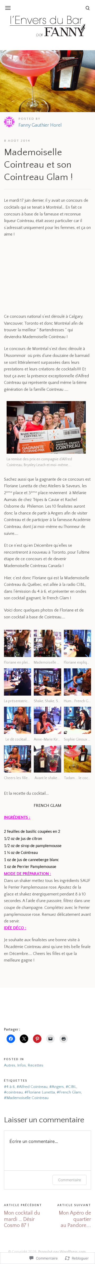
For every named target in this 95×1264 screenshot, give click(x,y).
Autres (9, 1065)
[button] (17, 647)
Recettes (35, 1065)
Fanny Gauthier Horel (40, 125)
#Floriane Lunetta (40, 1092)
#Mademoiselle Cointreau (26, 1098)
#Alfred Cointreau (32, 1086)
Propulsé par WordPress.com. (62, 1252)
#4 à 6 (9, 1086)
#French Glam (69, 1092)
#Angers (56, 1086)
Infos (21, 1065)
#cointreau (13, 1092)
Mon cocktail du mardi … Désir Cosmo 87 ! (22, 1219)
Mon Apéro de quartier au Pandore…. (75, 1219)
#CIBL (71, 1086)
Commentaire (69, 1180)
